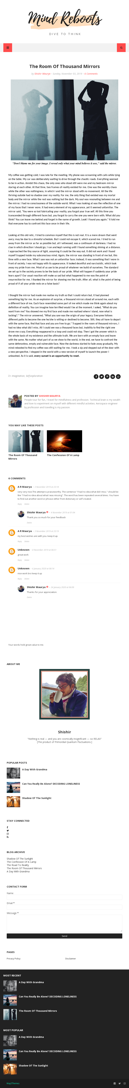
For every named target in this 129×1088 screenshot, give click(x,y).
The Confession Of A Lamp (63, 455)
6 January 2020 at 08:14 (43, 568)
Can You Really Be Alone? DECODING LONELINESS (51, 783)
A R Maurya (25, 486)
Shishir (64, 732)
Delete (26, 504)
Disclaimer (70, 958)
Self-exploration (34, 375)
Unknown (23, 549)
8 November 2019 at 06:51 (44, 549)
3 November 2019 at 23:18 (47, 487)
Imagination (18, 375)
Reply (20, 504)
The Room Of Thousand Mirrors (24, 868)
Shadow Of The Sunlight (36, 798)
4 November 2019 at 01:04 (63, 512)
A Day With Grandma (34, 769)
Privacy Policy (13, 958)
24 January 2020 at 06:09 (62, 587)
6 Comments (91, 73)
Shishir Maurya (42, 73)
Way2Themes (13, 1083)
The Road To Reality (18, 865)
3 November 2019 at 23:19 (47, 531)
